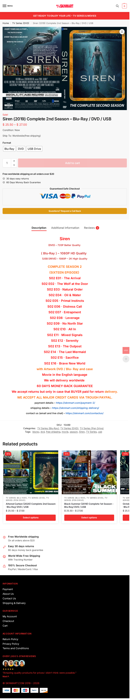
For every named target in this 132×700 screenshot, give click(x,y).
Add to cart (72, 163)
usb (100, 431)
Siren (82, 431)
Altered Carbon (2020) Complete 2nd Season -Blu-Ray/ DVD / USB (31, 505)
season (74, 431)
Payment (8, 589)
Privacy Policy (11, 643)
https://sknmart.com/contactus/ (84, 413)
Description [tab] (39, 227)
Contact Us (9, 598)
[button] (124, 6)
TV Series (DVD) (20, 23)
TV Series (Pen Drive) (92, 428)
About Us (8, 593)
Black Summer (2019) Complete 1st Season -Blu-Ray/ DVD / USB (88, 505)
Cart (5, 625)
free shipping (53, 431)
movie (65, 431)
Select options (30, 517)
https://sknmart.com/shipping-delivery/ (75, 407)
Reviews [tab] (91, 227)
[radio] (9, 148)
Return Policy (10, 639)
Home (6, 23)
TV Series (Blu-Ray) (48, 428)
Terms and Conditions (16, 648)
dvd (43, 431)
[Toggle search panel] (117, 6)
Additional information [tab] (65, 227)
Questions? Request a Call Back (65, 211)
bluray (35, 431)
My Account (10, 616)
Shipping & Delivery (14, 603)
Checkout (8, 621)
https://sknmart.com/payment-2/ (75, 402)
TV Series (91, 431)
